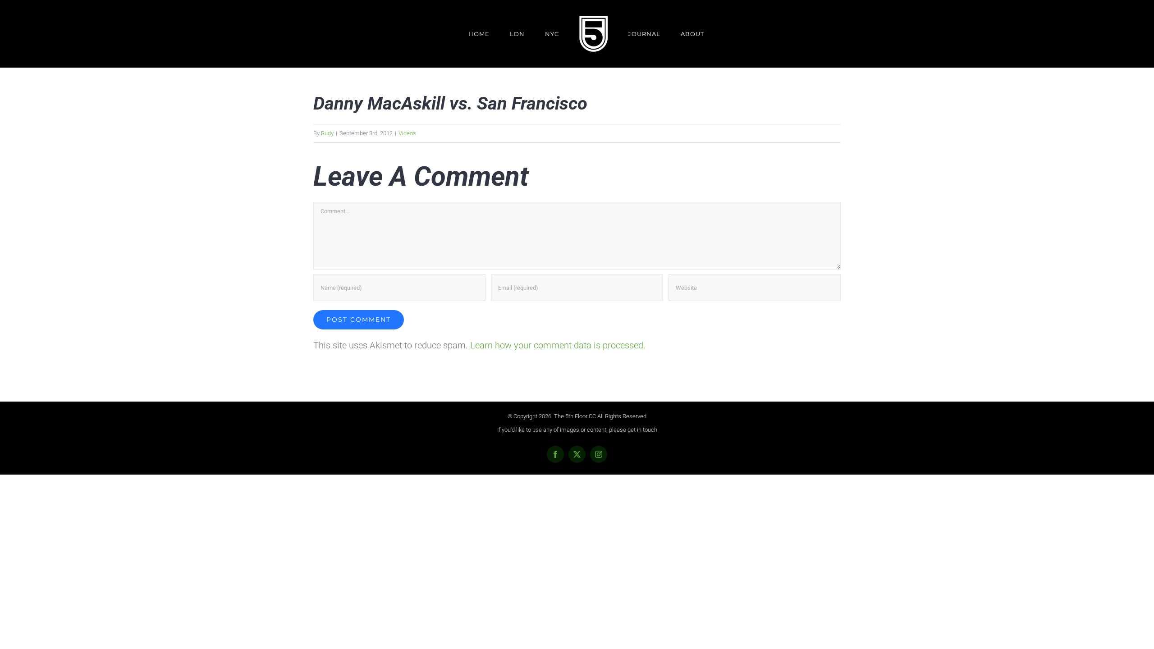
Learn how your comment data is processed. (558, 345)
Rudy (327, 133)
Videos (407, 133)
